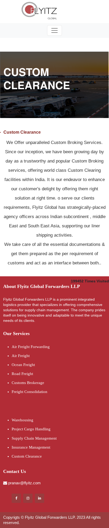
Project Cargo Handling (31, 429)
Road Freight (22, 374)
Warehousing (22, 420)
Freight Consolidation (29, 392)
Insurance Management (31, 447)
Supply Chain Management (34, 438)
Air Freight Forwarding (31, 347)
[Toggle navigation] (54, 30)
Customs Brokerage (28, 383)
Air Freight (21, 356)
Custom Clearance (27, 456)
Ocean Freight (23, 365)
